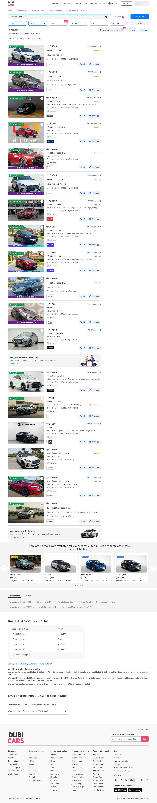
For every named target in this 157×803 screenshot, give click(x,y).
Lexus (52, 764)
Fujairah (32, 770)
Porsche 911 (98, 761)
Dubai (31, 767)
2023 (20, 39)
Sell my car (127, 3)
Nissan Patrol (77, 758)
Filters (120, 17)
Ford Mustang (77, 774)
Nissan (53, 761)
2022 (29, 39)
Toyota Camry (77, 764)
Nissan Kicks (98, 764)
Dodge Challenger (100, 777)
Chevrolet (54, 780)
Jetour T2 (96, 754)
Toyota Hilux (76, 780)
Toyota (53, 754)
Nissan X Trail (98, 780)
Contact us (12, 754)
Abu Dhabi (33, 758)
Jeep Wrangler (77, 783)
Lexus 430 (75, 790)
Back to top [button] (142, 729)
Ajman (31, 764)
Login (141, 3)
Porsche (53, 790)
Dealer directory (14, 774)
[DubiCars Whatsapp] (147, 780)
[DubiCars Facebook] (121, 780)
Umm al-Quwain (35, 780)
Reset (140, 23)
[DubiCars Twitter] (142, 780)
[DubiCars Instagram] (126, 780)
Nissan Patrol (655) (87, 602)
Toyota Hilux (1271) (45, 602)
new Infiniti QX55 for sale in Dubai (31, 664)
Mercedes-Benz (56, 758)
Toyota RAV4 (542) (108, 602)
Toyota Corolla (77, 777)
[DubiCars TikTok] (137, 780)
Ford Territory (98, 790)
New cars (117, 758)
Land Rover (54, 774)
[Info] (100, 30)
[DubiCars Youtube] (131, 780)
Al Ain (31, 761)
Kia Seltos (97, 774)
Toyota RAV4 (98, 783)
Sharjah (32, 777)
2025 (39, 39)
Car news (117, 764)
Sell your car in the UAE (123, 767)
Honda (53, 787)
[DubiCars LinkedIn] (116, 780)
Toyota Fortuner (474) (47, 607)
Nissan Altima (77, 767)
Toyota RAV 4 (77, 770)
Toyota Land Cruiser (80, 754)
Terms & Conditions (16, 761)
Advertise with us (15, 770)
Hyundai (53, 777)
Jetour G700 (97, 767)
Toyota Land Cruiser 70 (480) (21, 607)
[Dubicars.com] (16, 737)
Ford (52, 770)
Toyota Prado (77, 761)
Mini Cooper (98, 787)
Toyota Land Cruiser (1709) (20, 602)
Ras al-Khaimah (35, 774)
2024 (10, 39)
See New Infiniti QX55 (18, 537)
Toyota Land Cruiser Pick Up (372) (75, 607)
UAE (30, 754)
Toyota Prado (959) (66, 602)
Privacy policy (13, 764)
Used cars (118, 754)
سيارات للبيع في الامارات (122, 771)
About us (11, 758)
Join (144, 739)
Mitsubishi (54, 783)
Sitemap (117, 751)
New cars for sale (121, 761)
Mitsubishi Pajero (79, 787)
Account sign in (14, 767)
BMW (52, 767)
